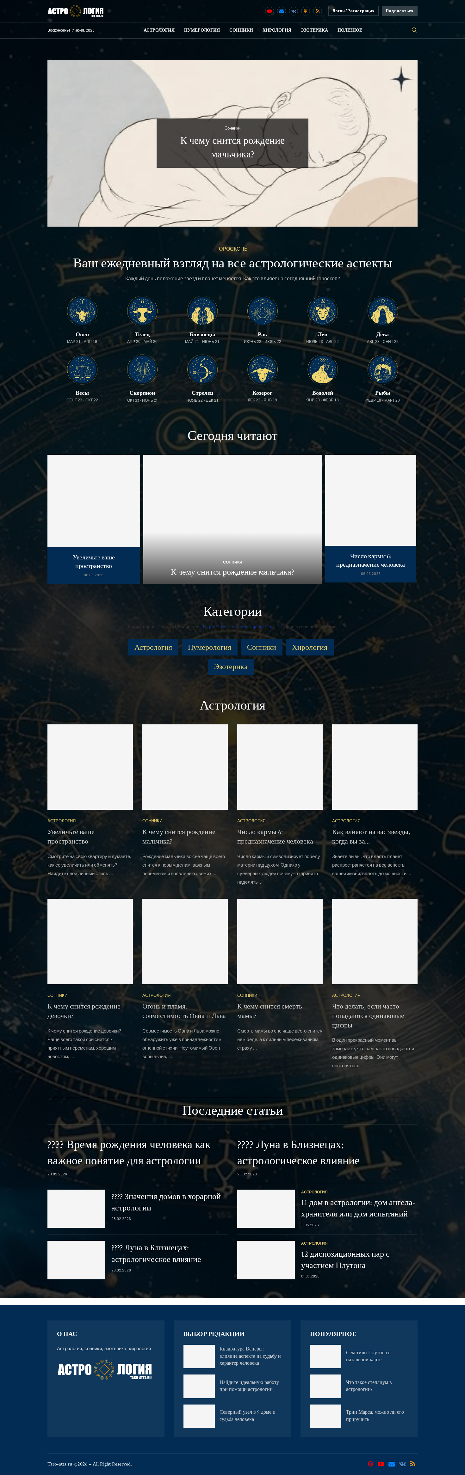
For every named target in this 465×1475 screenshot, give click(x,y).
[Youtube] (269, 11)
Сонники (241, 30)
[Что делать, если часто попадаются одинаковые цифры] (375, 941)
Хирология (277, 30)
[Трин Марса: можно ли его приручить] (325, 1416)
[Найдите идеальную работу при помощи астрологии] (199, 1386)
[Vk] (293, 11)
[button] (59, 142)
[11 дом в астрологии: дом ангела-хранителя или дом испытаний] (266, 1209)
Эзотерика (314, 30)
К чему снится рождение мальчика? (232, 572)
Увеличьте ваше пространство (94, 561)
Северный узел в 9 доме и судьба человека (248, 1416)
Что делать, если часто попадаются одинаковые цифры (368, 1016)
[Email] (281, 11)
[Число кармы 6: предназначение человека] (371, 518)
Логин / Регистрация (353, 11)
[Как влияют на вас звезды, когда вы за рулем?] (375, 767)
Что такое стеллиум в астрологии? (369, 1386)
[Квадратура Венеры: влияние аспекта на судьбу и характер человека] (199, 1356)
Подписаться (399, 11)
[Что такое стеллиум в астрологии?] (325, 1386)
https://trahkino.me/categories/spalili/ (241, 626)
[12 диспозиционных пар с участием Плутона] (266, 1260)
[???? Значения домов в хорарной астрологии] (76, 1209)
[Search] (414, 30)
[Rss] (317, 11)
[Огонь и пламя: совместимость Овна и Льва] (185, 941)
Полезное (350, 30)
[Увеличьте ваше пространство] (93, 519)
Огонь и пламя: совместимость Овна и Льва (184, 1011)
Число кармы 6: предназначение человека (370, 560)
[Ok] (305, 11)
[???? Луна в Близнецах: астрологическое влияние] (76, 1260)
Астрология (159, 30)
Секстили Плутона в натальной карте (368, 1356)
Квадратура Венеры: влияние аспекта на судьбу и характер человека (250, 1356)
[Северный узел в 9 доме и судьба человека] (199, 1416)
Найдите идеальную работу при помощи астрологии (249, 1386)
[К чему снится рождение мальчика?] (232, 519)
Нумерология (202, 30)
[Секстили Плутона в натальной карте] (325, 1356)
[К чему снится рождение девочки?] (90, 941)
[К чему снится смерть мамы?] (280, 941)
